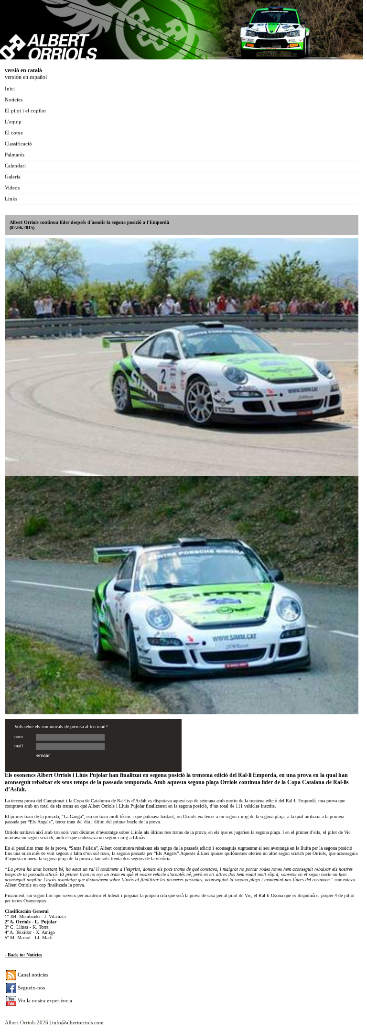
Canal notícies (32, 974)
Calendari (15, 165)
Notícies (13, 99)
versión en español (26, 77)
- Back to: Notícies (23, 954)
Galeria (13, 176)
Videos (12, 187)
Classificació (18, 143)
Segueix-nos (30, 987)
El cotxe (14, 132)
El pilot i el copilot (25, 110)
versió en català (23, 70)
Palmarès (14, 154)
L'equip (13, 121)
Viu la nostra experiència (44, 1000)
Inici (10, 88)
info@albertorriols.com (78, 1022)
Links (11, 198)
